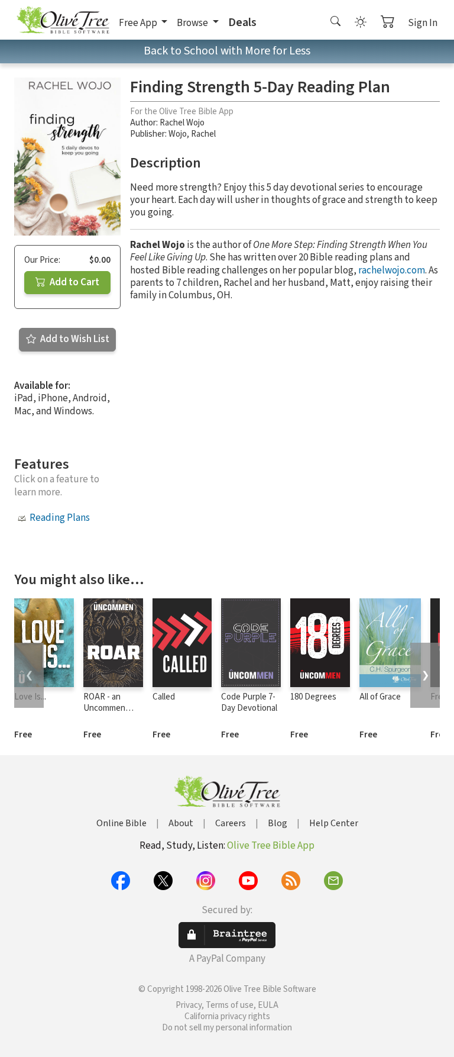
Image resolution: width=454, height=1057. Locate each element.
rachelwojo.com (391, 270)
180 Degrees (313, 697)
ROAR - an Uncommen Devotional (104, 708)
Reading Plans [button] (60, 518)
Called (164, 697)
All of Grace (380, 697)
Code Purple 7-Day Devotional (249, 702)
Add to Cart (73, 282)
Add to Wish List (73, 339)
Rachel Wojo (182, 123)
